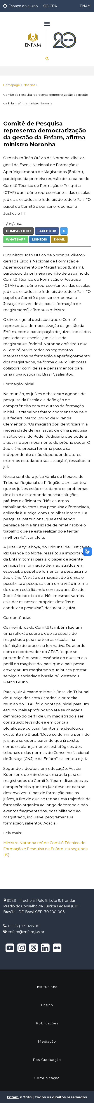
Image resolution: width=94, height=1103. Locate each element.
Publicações (47, 1023)
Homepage (11, 85)
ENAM (85, 6)
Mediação (47, 1041)
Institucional (47, 987)
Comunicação (47, 1078)
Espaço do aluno (22, 6)
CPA (53, 6)
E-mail (59, 239)
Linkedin (39, 239)
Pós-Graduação (47, 1060)
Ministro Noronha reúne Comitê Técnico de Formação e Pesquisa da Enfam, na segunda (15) (45, 849)
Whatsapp (16, 239)
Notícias (29, 85)
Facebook (46, 231)
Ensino (47, 1005)
